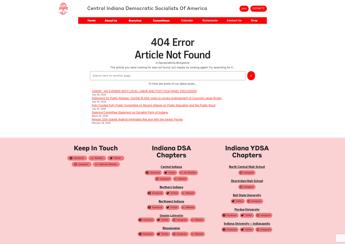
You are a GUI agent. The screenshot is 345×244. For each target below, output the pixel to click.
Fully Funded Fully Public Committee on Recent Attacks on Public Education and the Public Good (153, 105)
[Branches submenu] (145, 20)
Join (244, 8)
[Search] (251, 75)
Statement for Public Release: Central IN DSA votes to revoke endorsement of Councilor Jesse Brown (157, 98)
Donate (259, 8)
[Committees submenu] (174, 20)
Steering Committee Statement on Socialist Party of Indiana (130, 112)
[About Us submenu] (121, 20)
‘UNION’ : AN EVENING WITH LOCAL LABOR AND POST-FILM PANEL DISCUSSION (144, 91)
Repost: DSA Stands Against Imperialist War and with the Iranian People (137, 119)
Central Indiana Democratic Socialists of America (147, 8)
